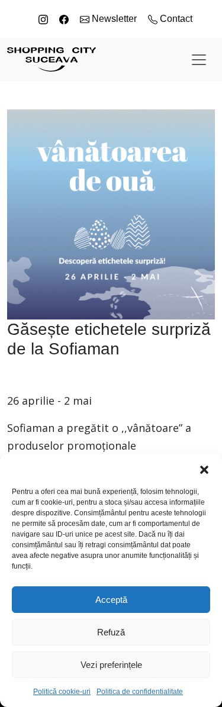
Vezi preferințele (111, 665)
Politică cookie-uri (62, 691)
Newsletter (114, 19)
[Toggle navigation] (199, 60)
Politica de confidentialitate (139, 691)
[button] (204, 468)
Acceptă (111, 600)
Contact (174, 19)
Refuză (111, 632)
